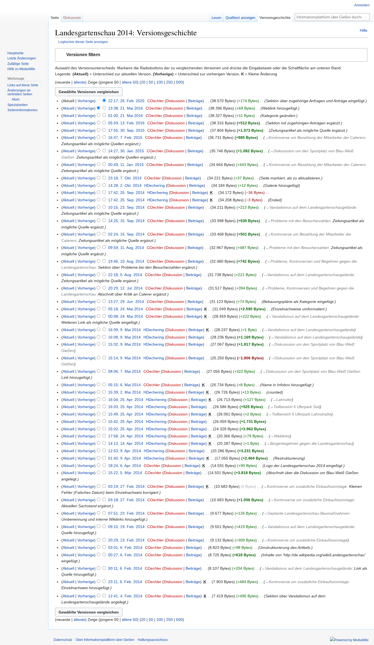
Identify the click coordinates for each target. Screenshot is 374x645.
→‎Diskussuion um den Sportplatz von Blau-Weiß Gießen (311, 371)
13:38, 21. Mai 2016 (125, 108)
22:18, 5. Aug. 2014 (125, 275)
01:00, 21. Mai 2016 (125, 115)
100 (159, 82)
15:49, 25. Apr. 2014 (125, 414)
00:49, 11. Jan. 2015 (126, 164)
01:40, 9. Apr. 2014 (124, 458)
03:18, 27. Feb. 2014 (126, 500)
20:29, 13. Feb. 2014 (126, 540)
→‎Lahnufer (282, 399)
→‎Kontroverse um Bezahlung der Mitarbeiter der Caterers (315, 137)
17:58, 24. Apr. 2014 (125, 436)
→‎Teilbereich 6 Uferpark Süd (295, 407)
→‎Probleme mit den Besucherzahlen (298, 221)
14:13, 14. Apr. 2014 (125, 443)
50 (151, 82)
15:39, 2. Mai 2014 (124, 392)
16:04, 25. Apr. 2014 (125, 399)
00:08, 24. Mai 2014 (125, 316)
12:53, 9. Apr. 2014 (124, 451)
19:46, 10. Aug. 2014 (126, 261)
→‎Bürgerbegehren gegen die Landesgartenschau (309, 443)
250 (169, 82)
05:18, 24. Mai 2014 (125, 309)
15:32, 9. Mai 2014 (124, 344)
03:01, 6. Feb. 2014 (125, 547)
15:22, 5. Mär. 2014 (125, 473)
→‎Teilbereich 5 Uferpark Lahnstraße (299, 414)
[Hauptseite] (24, 22)
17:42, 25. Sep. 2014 (126, 192)
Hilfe (363, 30)
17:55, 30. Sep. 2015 (126, 130)
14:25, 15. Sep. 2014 (126, 221)
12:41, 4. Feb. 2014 (125, 596)
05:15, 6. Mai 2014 (124, 385)
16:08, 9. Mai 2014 (124, 337)
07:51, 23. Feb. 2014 (126, 513)
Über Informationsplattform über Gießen (105, 640)
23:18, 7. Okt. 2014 (125, 178)
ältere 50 (129, 82)
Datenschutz (63, 640)
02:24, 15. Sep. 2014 (126, 234)
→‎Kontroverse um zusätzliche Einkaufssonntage (305, 486)
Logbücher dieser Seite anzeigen (83, 42)
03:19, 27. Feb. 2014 (126, 486)
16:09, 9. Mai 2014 (124, 330)
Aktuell (68, 108)
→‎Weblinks (280, 436)
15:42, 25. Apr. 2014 (125, 421)
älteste (79, 82)
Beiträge (195, 101)
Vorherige (85, 101)
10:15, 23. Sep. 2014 (126, 207)
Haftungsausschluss (153, 640)
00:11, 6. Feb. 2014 (125, 568)
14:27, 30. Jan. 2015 (126, 151)
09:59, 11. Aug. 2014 (126, 247)
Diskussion (175, 101)
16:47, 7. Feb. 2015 (125, 137)
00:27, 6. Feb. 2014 (125, 555)
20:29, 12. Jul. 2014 (125, 288)
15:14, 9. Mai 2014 (124, 358)
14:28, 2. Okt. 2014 (125, 185)
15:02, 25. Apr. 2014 (125, 429)
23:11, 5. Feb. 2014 (125, 582)
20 (143, 82)
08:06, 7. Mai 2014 (124, 371)
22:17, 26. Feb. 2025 (126, 101)
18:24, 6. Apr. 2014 (124, 465)
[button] (211, 55)
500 (179, 82)
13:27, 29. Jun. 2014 (126, 301)
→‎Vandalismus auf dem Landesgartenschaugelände (311, 207)
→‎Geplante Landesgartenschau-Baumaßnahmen (306, 513)
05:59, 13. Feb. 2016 (126, 123)
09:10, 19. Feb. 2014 (126, 526)
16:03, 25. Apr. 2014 (125, 407)
